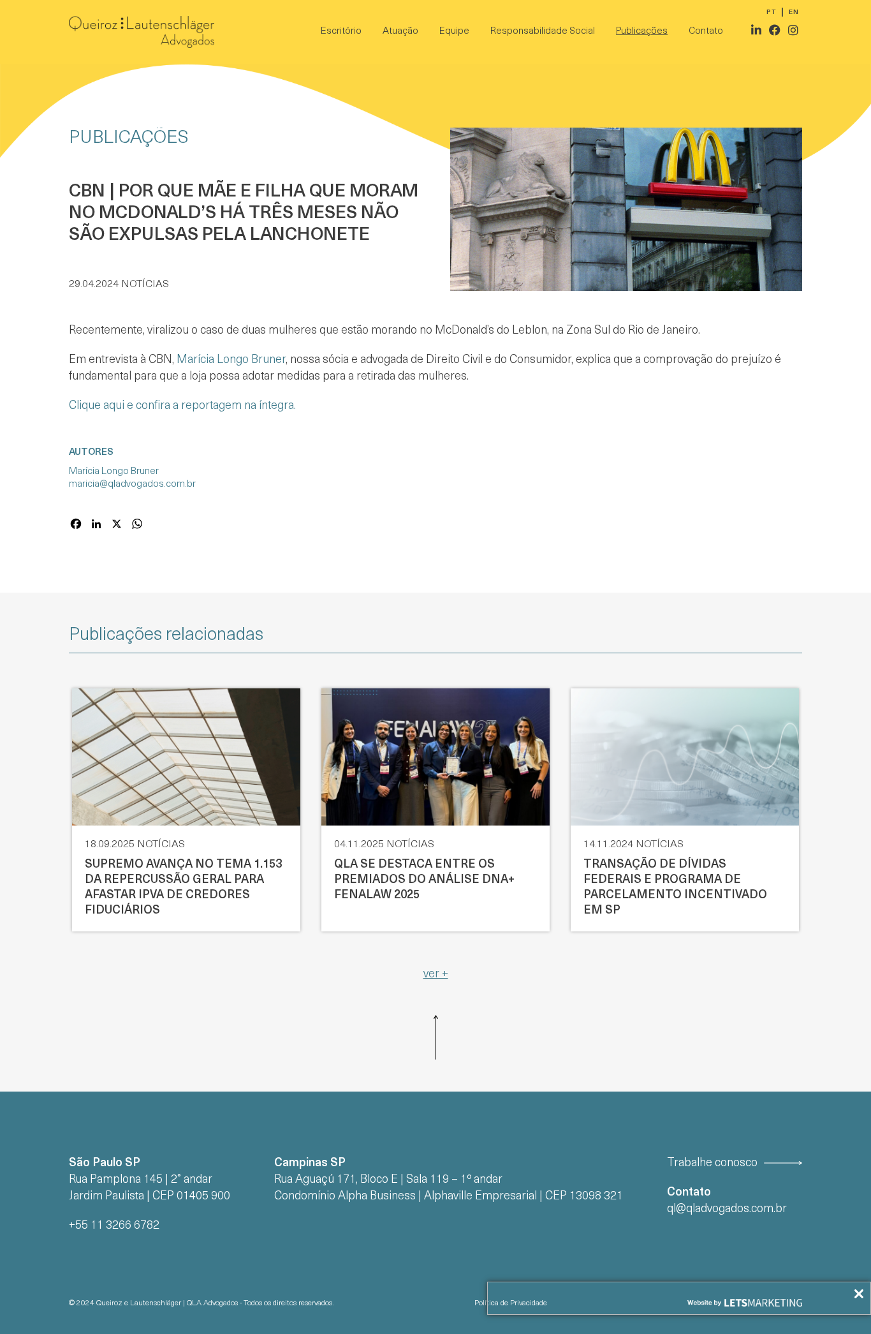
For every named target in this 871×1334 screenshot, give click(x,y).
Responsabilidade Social (542, 31)
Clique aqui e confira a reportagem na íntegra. (182, 406)
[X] (117, 526)
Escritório (341, 31)
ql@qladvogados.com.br (727, 1209)
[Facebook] (76, 526)
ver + (435, 974)
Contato (706, 31)
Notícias (145, 284)
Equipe (454, 31)
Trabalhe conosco (712, 1163)
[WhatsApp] (137, 526)
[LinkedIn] (96, 526)
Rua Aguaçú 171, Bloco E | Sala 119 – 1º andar (388, 1180)
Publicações (642, 31)
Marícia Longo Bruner (231, 360)
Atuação (400, 31)
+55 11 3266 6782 (114, 1226)
